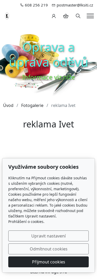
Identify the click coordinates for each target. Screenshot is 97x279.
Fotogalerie (32, 105)
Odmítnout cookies (49, 249)
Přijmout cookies (48, 262)
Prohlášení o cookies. (26, 221)
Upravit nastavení (48, 236)
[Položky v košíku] (66, 16)
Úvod (8, 105)
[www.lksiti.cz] (7, 15)
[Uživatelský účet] (54, 16)
